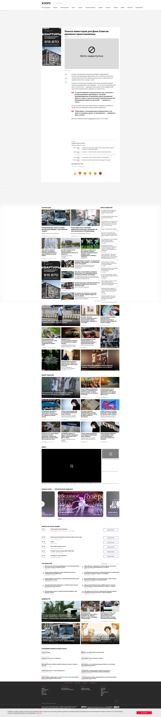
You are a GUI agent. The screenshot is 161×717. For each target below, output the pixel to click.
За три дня (104, 563)
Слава (52, 541)
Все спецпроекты (65, 688)
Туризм (80, 7)
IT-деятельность (93, 682)
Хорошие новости (90, 7)
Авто (43, 692)
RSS (102, 695)
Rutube (102, 693)
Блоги (73, 7)
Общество (44, 690)
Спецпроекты (139, 7)
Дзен (102, 694)
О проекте (84, 682)
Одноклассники (104, 692)
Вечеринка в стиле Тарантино (58, 555)
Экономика (44, 694)
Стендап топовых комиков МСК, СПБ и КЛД (62, 551)
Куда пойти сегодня (85, 689)
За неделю (110, 563)
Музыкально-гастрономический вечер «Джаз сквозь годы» (66, 537)
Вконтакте (103, 688)
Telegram (103, 689)
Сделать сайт (77, 682)
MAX (102, 690)
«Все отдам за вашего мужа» (58, 546)
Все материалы (46, 7)
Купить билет (110, 529)
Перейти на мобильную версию (49, 703)
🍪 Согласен (144, 712)
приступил (89, 87)
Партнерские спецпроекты (67, 689)
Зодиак (101, 7)
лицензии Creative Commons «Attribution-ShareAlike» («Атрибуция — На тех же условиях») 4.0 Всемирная (100, 707)
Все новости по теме (77, 163)
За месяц (117, 563)
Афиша (55, 7)
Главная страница (85, 688)
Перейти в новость (98, 483)
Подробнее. (39, 713)
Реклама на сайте (68, 682)
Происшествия (64, 7)
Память (116, 7)
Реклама (130, 7)
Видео (122, 7)
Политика (44, 693)
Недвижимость (82, 166)
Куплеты (108, 7)
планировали (91, 118)
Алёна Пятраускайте (77, 36)
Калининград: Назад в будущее (59, 529)
